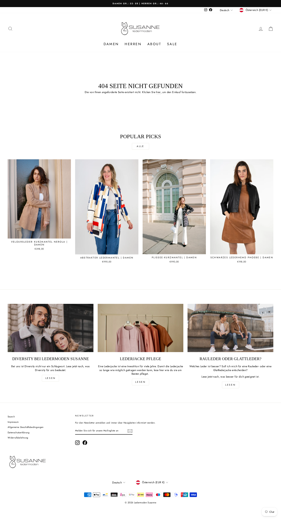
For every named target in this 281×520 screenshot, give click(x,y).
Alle (140, 146)
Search (11, 416)
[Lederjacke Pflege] (141, 328)
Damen (111, 44)
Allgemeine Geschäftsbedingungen (26, 427)
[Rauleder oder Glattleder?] (230, 328)
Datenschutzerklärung (18, 432)
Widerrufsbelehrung (18, 437)
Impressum (13, 422)
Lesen (50, 378)
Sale (172, 44)
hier (158, 92)
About (154, 44)
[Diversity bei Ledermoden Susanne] (50, 328)
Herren (133, 44)
